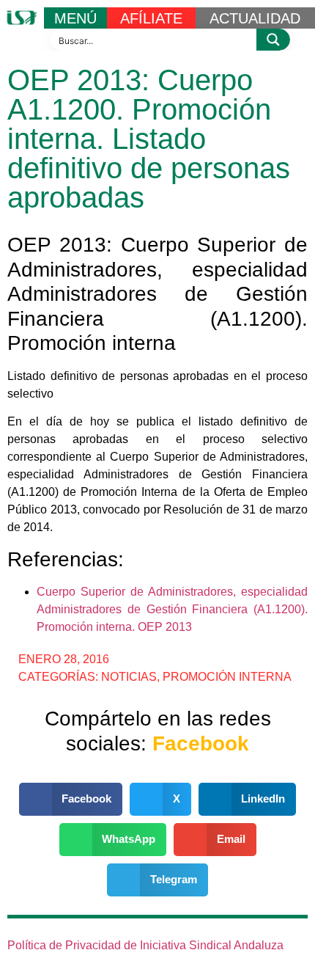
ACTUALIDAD (255, 18)
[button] (71, 799)
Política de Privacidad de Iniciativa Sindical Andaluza (145, 945)
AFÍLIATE (151, 18)
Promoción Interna (227, 676)
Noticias (129, 676)
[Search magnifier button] (273, 40)
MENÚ (75, 18)
